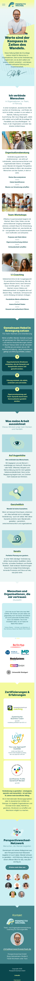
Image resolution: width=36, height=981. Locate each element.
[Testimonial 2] (17, 638)
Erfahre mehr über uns (17, 867)
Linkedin (17, 975)
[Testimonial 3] (18, 638)
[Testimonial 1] (15, 638)
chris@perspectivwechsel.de (17, 949)
